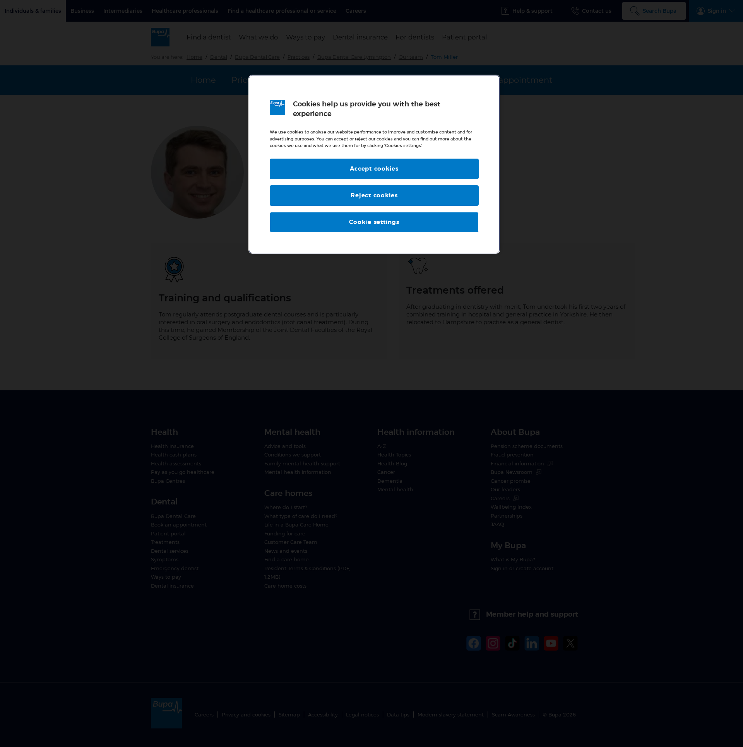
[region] (374, 164)
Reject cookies (374, 195)
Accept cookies (374, 169)
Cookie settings (374, 222)
